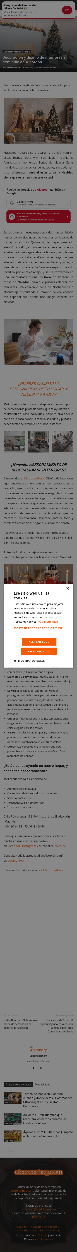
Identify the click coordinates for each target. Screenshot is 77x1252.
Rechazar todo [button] (39, 651)
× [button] (67, 588)
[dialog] (38, 626)
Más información (48, 621)
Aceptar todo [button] (39, 641)
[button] (38, 629)
